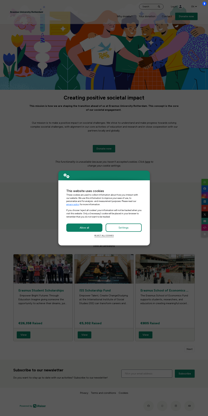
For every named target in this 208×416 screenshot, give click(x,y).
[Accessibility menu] (204, 4)
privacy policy (72, 204)
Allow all (84, 227)
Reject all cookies (104, 235)
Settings (124, 227)
